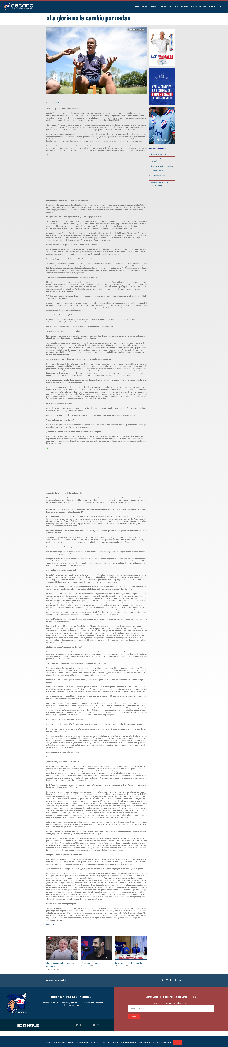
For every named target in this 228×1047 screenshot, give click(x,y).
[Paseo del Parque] (162, 69)
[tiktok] (90, 1025)
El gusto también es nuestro (162, 166)
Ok (177, 1043)
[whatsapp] (85, 1025)
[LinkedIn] (171, 980)
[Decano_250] (162, 108)
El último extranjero (158, 154)
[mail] (98, 1025)
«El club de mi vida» (89, 963)
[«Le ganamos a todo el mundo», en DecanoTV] (62, 948)
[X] (167, 980)
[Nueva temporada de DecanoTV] (131, 948)
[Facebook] (163, 980)
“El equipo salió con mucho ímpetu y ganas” (161, 184)
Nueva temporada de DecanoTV (128, 963)
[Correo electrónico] (179, 980)
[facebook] (73, 1025)
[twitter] (77, 1025)
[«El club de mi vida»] (96, 948)
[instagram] (81, 1025)
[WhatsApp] (175, 980)
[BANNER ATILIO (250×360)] (162, 30)
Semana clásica (157, 171)
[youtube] (94, 1025)
